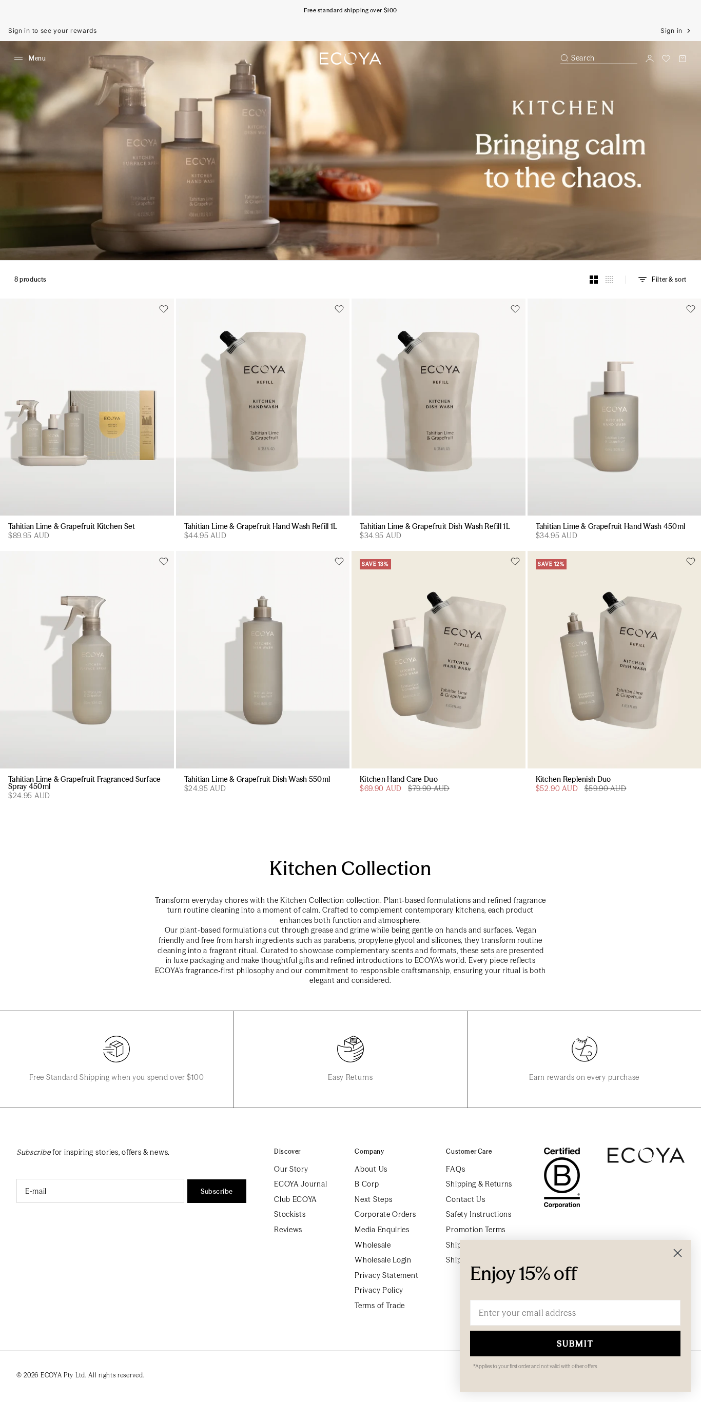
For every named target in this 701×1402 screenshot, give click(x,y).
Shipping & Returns (479, 1184)
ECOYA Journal (300, 1184)
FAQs (455, 1169)
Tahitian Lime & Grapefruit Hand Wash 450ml (611, 527)
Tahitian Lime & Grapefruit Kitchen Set (71, 527)
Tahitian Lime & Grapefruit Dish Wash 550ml (257, 780)
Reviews (288, 1229)
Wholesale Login (383, 1260)
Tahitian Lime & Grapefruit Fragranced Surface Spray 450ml (84, 783)
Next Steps (373, 1199)
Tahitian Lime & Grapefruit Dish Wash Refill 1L (435, 527)
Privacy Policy (379, 1290)
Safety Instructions (478, 1214)
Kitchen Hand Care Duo (399, 780)
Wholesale (373, 1245)
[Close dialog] (678, 1253)
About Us (371, 1169)
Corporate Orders (385, 1214)
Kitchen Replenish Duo (573, 780)
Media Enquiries (382, 1229)
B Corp (367, 1184)
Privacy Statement (386, 1275)
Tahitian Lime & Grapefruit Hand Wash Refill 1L (261, 527)
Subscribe (217, 1191)
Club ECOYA (295, 1199)
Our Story (291, 1169)
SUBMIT (575, 1343)
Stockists (289, 1214)
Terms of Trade (380, 1305)
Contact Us (465, 1199)
